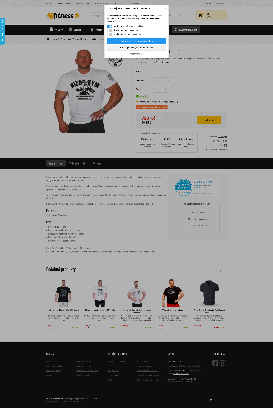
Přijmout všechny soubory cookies (136, 41)
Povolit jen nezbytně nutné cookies (136, 47)
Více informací (136, 54)
